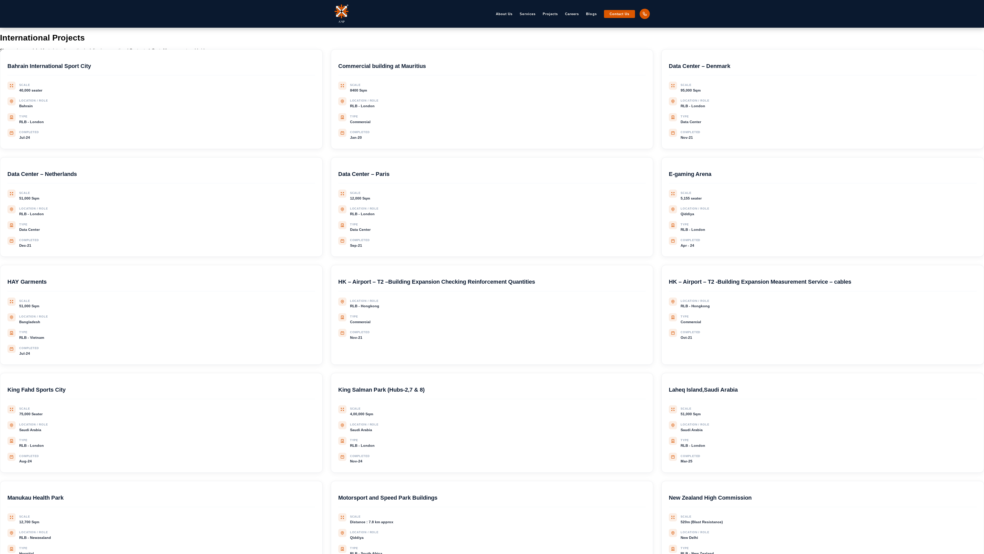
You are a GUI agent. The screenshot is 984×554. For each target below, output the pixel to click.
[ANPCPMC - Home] (341, 14)
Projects (550, 14)
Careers (572, 14)
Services (527, 14)
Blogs (591, 14)
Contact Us (619, 14)
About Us (504, 14)
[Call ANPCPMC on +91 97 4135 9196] (645, 14)
